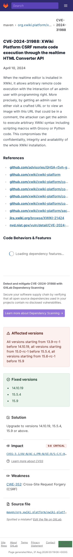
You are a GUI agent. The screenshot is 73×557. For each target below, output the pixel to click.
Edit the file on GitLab (47, 519)
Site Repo (4, 544)
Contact (50, 542)
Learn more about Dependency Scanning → (34, 313)
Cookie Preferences (65, 544)
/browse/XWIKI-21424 (37, 218)
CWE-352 (13, 484)
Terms (24, 542)
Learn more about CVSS (27, 461)
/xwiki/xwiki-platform (35, 174)
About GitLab (14, 544)
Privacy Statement (37, 544)
